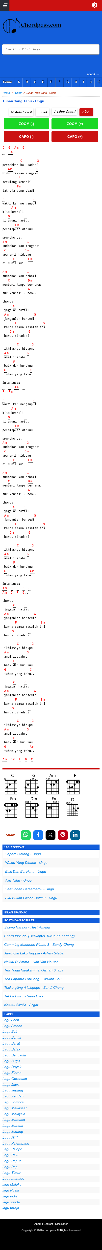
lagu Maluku (12, 1184)
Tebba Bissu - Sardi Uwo (23, 996)
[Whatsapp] (26, 835)
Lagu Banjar (12, 1037)
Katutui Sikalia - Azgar (21, 1005)
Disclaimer (61, 1223)
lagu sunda (11, 1202)
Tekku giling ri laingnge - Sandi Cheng (34, 987)
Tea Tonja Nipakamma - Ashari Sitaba (33, 970)
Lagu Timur (11, 1173)
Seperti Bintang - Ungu (23, 854)
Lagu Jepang (12, 1090)
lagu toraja (10, 1208)
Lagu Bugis (11, 1061)
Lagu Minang (12, 1131)
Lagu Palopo (12, 1149)
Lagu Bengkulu (14, 1055)
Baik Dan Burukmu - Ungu (25, 871)
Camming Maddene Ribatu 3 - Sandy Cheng (39, 945)
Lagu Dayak (11, 1067)
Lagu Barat (11, 1043)
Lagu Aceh (10, 1020)
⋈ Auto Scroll (21, 112)
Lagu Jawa (11, 1085)
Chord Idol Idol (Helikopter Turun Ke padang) (39, 936)
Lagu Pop (10, 1167)
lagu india (10, 1196)
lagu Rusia (10, 1190)
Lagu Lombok (13, 1102)
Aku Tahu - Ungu (18, 880)
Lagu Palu (10, 1155)
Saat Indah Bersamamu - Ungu (29, 889)
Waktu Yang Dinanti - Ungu (26, 863)
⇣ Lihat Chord (64, 112)
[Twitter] (50, 835)
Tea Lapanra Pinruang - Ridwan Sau (32, 979)
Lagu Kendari (13, 1096)
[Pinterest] (63, 835)
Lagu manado (13, 1178)
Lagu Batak (11, 1049)
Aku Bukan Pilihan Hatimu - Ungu (31, 898)
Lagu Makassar (14, 1108)
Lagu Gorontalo (14, 1079)
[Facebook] (38, 835)
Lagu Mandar (13, 1126)
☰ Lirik (42, 112)
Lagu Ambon (12, 1026)
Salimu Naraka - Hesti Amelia (27, 927)
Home (7, 82)
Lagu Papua (12, 1161)
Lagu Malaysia (13, 1114)
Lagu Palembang (15, 1143)
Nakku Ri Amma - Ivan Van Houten (31, 962)
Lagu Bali (9, 1031)
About (37, 1223)
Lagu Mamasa (13, 1120)
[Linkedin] (75, 835)
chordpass (49, 1230)
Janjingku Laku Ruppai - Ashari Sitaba (34, 953)
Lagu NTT (10, 1137)
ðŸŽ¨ (86, 112)
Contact (48, 1223)
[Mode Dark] (94, 5)
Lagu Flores (11, 1073)
